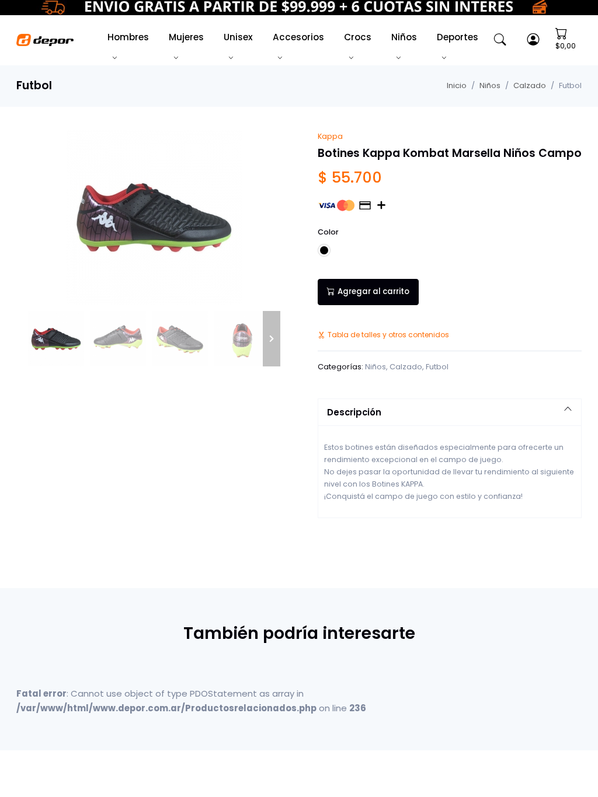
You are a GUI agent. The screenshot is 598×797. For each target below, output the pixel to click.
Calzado (529, 85)
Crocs (357, 37)
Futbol (437, 366)
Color (328, 232)
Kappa (330, 136)
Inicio (457, 85)
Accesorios (298, 37)
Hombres (128, 37)
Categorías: (340, 366)
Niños (404, 37)
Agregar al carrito (373, 291)
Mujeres (186, 37)
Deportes (457, 37)
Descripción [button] (354, 412)
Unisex (238, 37)
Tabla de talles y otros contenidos (388, 335)
